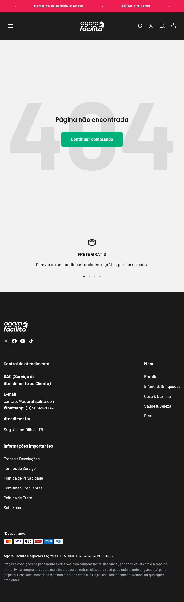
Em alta (150, 376)
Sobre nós (12, 507)
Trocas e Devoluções (22, 458)
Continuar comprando (92, 139)
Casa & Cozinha (157, 396)
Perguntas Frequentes (23, 487)
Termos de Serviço (20, 468)
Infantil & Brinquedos (162, 386)
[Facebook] (14, 341)
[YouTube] (22, 341)
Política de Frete (18, 497)
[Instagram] (6, 341)
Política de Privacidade (23, 478)
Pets (148, 415)
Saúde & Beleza (157, 405)
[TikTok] (31, 341)
